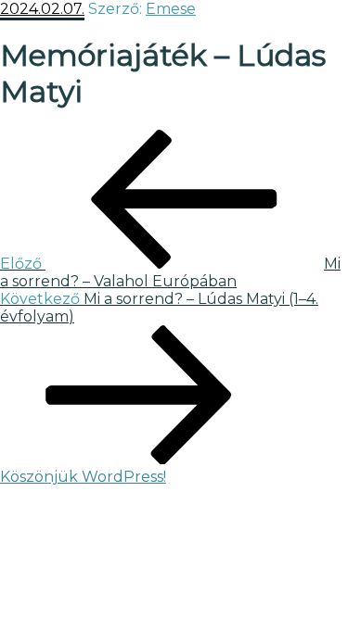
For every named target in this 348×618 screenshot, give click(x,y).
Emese (171, 9)
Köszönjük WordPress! (83, 477)
